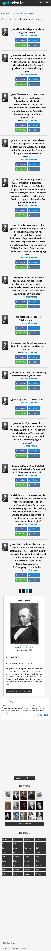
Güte (4, 856)
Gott (26, 844)
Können (16, 856)
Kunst (4, 869)
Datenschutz (25, 948)
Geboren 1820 (12, 691)
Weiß (15, 874)
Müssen (27, 865)
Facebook (5, 948)
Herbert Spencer (29, 35)
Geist (37, 861)
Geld (4, 874)
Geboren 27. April (25, 691)
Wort (37, 869)
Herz (15, 861)
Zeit (3, 848)
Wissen (38, 865)
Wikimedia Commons (26, 647)
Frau (37, 856)
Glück (4, 852)
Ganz (26, 852)
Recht (26, 861)
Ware (15, 865)
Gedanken (17, 869)
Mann (38, 852)
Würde (4, 865)
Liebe (38, 839)
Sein (14, 839)
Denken (38, 874)
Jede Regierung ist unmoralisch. (27, 399)
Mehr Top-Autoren (24, 824)
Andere (15, 848)
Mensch (27, 839)
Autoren (19, 778)
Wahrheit (27, 848)
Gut (14, 852)
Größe (38, 848)
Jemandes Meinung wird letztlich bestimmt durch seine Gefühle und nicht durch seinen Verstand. (28, 469)
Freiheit (27, 869)
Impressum (15, 948)
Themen (29, 778)
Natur (26, 856)
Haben (15, 844)
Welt (3, 844)
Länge (26, 874)
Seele (4, 861)
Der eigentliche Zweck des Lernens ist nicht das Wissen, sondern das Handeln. (28, 346)
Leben (4, 839)
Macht (38, 844)
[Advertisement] (25, 748)
